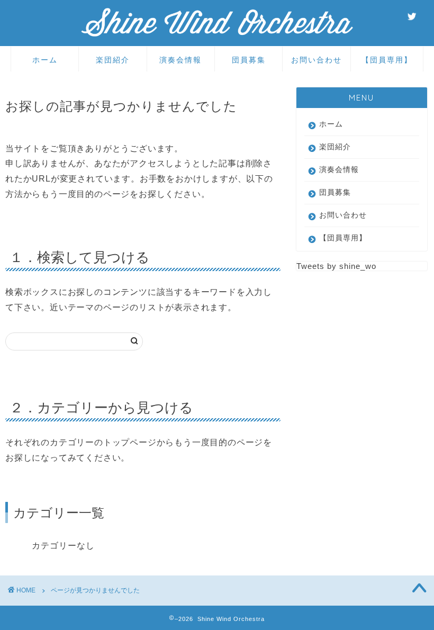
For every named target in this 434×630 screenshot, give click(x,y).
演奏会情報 (180, 60)
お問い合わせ (316, 60)
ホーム (45, 60)
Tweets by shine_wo (336, 266)
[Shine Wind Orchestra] (217, 35)
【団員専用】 (386, 60)
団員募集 (249, 60)
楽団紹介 (113, 60)
